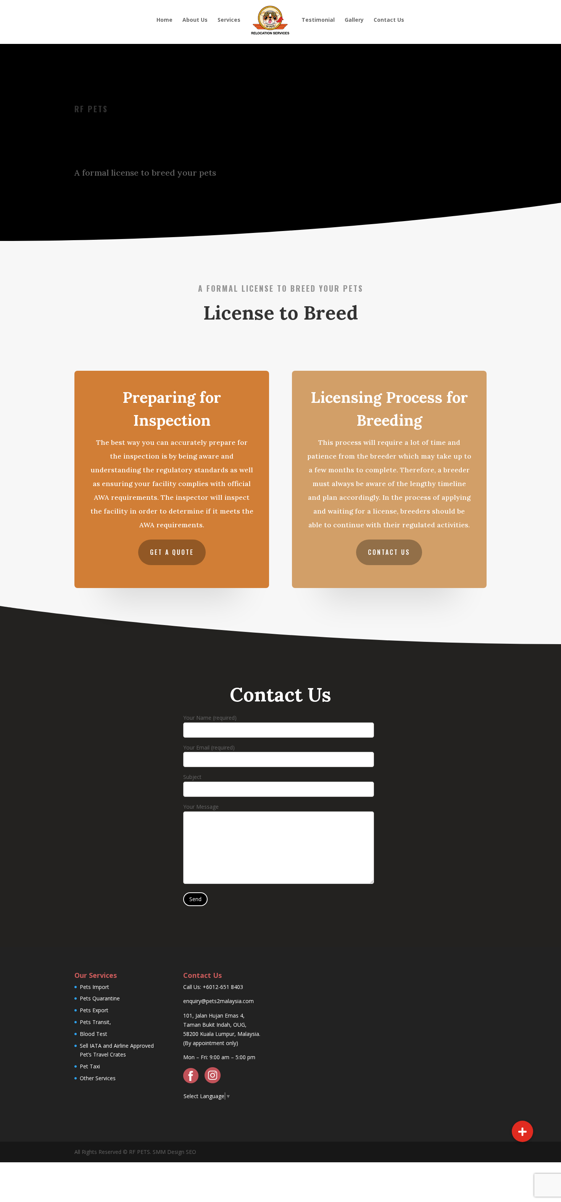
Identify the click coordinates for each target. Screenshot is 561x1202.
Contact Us (389, 20)
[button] (522, 1131)
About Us (195, 20)
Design (175, 1151)
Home (164, 20)
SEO (190, 1151)
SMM (159, 1151)
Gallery (354, 20)
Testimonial (318, 20)
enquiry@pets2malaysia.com (218, 1001)
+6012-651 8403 (223, 986)
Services (229, 20)
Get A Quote (172, 552)
